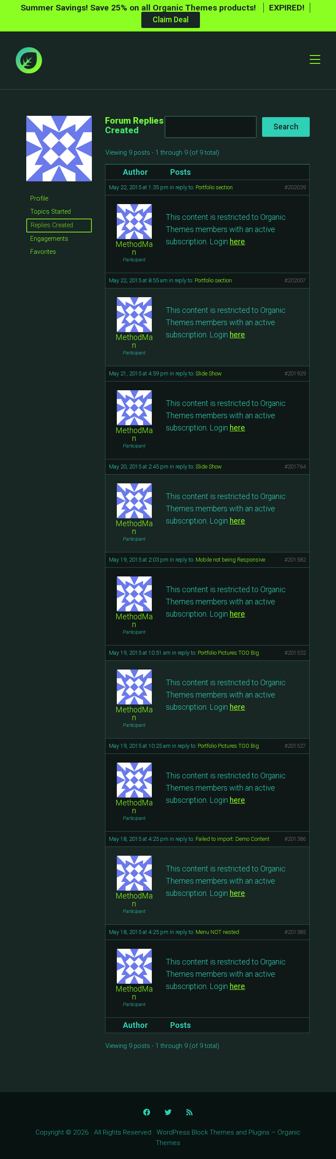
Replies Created (52, 225)
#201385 (295, 932)
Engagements (49, 239)
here (237, 241)
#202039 (295, 187)
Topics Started (50, 211)
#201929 (295, 373)
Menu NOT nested (217, 932)
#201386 (295, 839)
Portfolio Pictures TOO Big (228, 652)
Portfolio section (214, 187)
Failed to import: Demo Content (233, 839)
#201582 (295, 559)
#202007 (295, 280)
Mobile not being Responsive (230, 559)
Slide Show (209, 373)
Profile (39, 198)
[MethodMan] (59, 188)
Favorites (43, 252)
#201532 (295, 652)
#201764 (295, 466)
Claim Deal (171, 19)
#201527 (295, 746)
